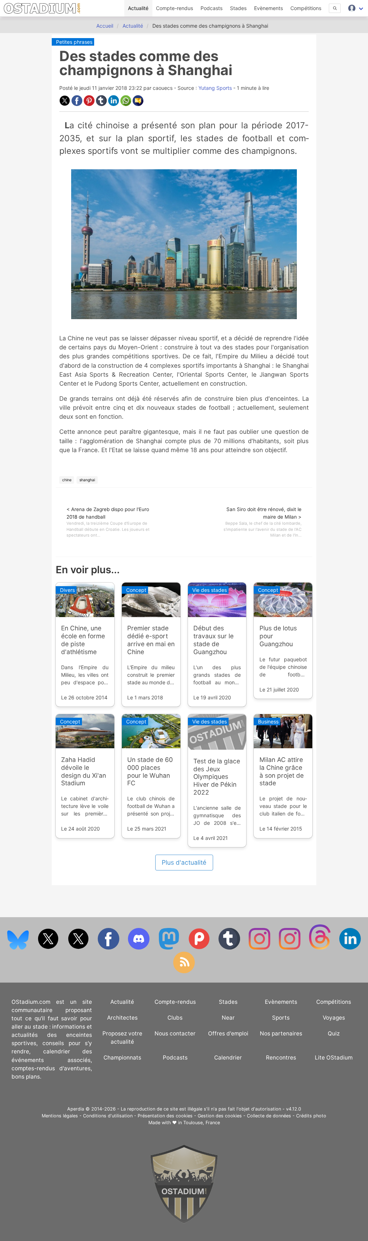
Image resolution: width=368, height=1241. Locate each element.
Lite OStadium (334, 1057)
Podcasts (211, 8)
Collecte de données (269, 1115)
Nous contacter (175, 1033)
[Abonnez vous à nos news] (184, 971)
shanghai (87, 480)
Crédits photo (311, 1115)
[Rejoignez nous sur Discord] (139, 948)
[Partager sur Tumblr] (102, 104)
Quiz (334, 1033)
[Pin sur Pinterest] (90, 104)
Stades (238, 8)
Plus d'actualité (184, 862)
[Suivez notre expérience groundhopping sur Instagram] (260, 948)
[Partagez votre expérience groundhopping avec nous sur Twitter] (48, 948)
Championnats (122, 1057)
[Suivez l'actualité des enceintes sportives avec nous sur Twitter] (79, 948)
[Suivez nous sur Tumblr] (230, 948)
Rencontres (281, 1057)
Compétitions (305, 8)
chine (67, 480)
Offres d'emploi (228, 1033)
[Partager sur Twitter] (65, 104)
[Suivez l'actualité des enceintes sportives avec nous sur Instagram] (290, 948)
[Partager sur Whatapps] (126, 104)
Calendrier (228, 1057)
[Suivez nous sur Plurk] (199, 948)
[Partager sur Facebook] (78, 104)
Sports (281, 1017)
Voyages (334, 1017)
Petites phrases (74, 42)
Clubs (175, 1017)
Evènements (268, 8)
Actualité (138, 8)
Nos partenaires (281, 1033)
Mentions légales (60, 1115)
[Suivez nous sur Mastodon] (169, 948)
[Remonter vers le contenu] (184, 1221)
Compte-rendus (174, 8)
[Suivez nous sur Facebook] (109, 948)
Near (228, 1017)
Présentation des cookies (165, 1115)
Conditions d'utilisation (108, 1115)
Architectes (122, 1017)
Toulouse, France (201, 1122)
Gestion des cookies (220, 1115)
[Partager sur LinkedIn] (114, 104)
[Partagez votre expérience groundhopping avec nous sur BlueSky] (18, 948)
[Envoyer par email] (138, 104)
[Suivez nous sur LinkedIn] (350, 948)
